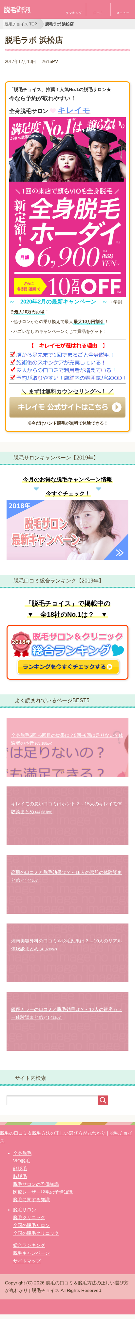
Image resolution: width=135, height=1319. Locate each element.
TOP (21, 24)
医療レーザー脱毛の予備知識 (43, 1192)
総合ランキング (29, 1245)
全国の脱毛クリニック (36, 1233)
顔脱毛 (20, 1168)
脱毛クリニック (29, 1217)
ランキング (74, 12)
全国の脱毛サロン (31, 1225)
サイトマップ (27, 1261)
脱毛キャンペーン (31, 1253)
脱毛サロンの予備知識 (36, 1184)
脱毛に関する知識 (31, 1199)
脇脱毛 (20, 1176)
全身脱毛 (22, 1153)
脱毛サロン (24, 1209)
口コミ (98, 12)
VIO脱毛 (21, 1160)
